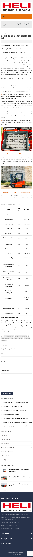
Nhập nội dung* (5, 370)
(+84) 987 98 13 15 (14, 522)
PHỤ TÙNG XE (5, 456)
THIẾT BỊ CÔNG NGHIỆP (8, 451)
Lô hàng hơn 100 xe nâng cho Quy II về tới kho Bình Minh (17, 422)
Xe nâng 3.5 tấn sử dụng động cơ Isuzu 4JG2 (13, 52)
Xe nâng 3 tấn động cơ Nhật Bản (11, 414)
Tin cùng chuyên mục (7, 465)
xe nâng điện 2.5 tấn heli (21, 336)
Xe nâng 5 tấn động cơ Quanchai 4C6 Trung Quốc (15, 45)
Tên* (2, 353)
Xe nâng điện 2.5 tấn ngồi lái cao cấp (16, 37)
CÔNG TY (4, 435)
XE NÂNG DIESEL (6, 439)
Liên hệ (4, 460)
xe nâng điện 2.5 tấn (9, 336)
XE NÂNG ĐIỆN (5, 443)
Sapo (20, 554)
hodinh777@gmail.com (11, 525)
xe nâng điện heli (19, 338)
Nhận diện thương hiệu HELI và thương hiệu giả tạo (16, 426)
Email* (3, 362)
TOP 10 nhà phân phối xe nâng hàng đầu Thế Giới (15, 418)
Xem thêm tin (5, 490)
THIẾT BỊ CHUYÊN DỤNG (8, 447)
